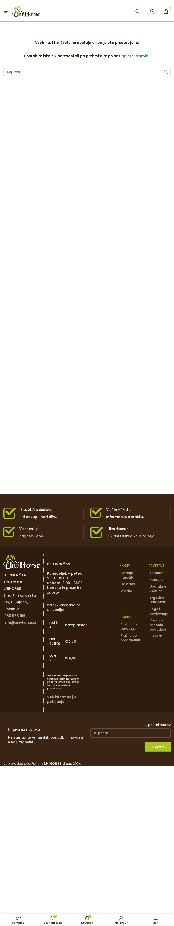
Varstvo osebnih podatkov (158, 625)
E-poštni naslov (158, 724)
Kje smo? (157, 573)
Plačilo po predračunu (130, 637)
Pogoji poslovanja (159, 611)
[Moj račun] (152, 11)
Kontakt (156, 579)
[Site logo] (26, 11)
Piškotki (156, 636)
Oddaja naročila (127, 575)
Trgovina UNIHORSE (158, 600)
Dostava (128, 584)
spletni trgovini (135, 56)
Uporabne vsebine (158, 588)
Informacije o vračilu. (125, 517)
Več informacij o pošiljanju (61, 699)
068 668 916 (14, 615)
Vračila (126, 591)
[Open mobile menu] (5, 11)
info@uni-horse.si (20, 622)
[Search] (138, 11)
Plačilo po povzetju (129, 626)
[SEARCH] (165, 72)
